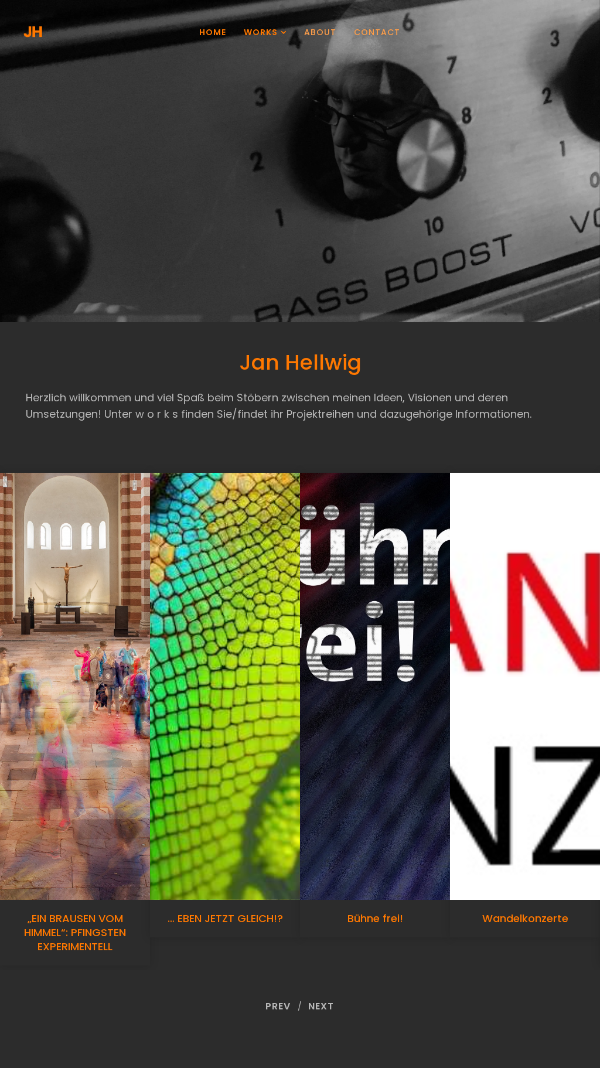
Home (212, 32)
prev (278, 1006)
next (321, 1006)
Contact (377, 32)
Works (261, 32)
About (320, 32)
